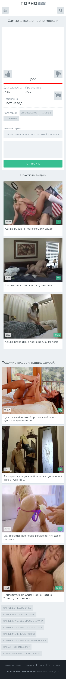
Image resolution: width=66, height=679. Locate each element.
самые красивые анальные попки (24, 640)
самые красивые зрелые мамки (23, 621)
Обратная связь (12, 665)
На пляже (46, 113)
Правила (29, 665)
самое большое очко (17, 608)
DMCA (41, 665)
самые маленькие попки (19, 634)
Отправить (33, 163)
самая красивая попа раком (21, 653)
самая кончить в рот (16, 647)
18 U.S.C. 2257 (54, 665)
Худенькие (11, 118)
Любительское (29, 113)
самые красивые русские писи (22, 627)
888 (33, 3)
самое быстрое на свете (19, 614)
